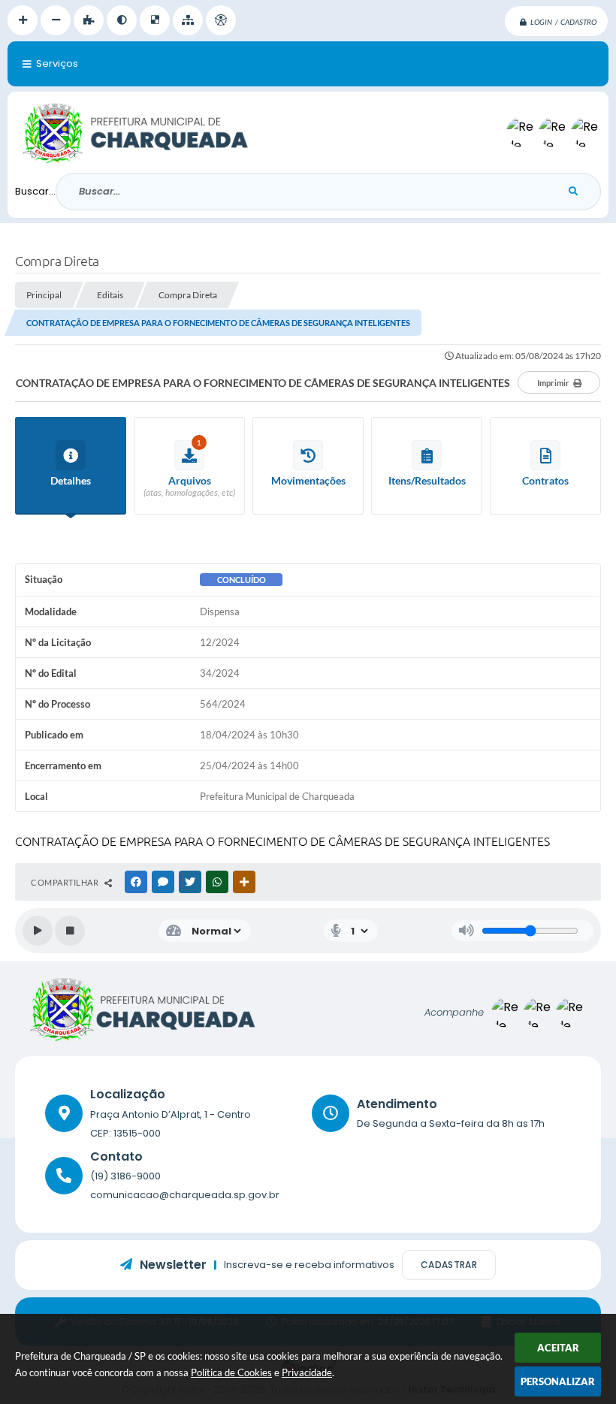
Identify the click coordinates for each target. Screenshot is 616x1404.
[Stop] (70, 931)
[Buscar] (573, 191)
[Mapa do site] (188, 20)
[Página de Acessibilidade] (221, 20)
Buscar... (35, 191)
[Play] (38, 931)
